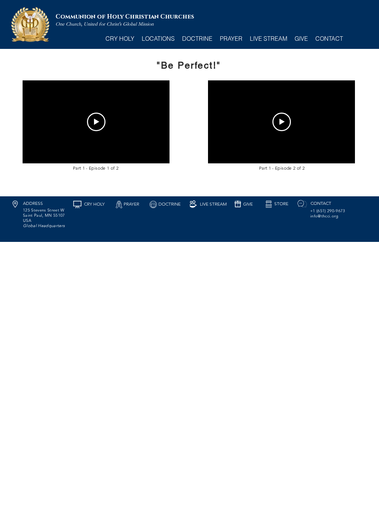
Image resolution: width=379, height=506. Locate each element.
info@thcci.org (324, 216)
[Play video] (96, 122)
